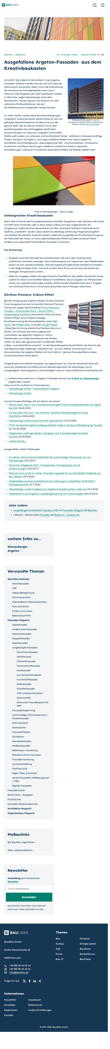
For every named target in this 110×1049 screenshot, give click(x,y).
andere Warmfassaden (24, 629)
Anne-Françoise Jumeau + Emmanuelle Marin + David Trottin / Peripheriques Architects (31, 311)
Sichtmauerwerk (21, 597)
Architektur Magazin (19, 808)
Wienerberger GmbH (20, 393)
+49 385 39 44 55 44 (20, 965)
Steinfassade (24, 684)
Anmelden (9, 1004)
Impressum (34, 999)
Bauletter (13, 881)
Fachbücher (14, 799)
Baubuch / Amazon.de (67, 514)
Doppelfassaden (21, 638)
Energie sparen (88, 943)
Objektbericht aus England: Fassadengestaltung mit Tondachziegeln (46, 493)
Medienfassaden (21, 745)
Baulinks (8, 54)
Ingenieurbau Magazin (21, 813)
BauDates (85, 948)
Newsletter (10, 999)
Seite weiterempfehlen (20, 850)
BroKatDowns (87, 954)
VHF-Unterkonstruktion (30, 693)
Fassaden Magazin (19, 620)
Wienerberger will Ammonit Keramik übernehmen (36, 420)
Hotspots (85, 938)
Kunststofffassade (27, 679)
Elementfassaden (21, 633)
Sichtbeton (18, 736)
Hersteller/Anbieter (19, 579)
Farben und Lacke (22, 611)
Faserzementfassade (28, 665)
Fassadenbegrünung (23, 710)
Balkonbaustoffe (21, 615)
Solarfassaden (20, 643)
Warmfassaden (20, 583)
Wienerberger (18, 546)
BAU (18, 80)
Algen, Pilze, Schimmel (24, 773)
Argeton (14, 550)
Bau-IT (59, 959)
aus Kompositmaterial (29, 675)
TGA (58, 948)
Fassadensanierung (23, 759)
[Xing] (40, 981)
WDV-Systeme (20, 722)
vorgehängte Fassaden (25, 647)
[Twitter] (25, 981)
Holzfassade (23, 670)
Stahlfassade (24, 656)
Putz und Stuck (20, 606)
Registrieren (10, 1010)
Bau (58, 938)
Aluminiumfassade (27, 652)
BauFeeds (85, 959)
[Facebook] (30, 981)
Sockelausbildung (22, 764)
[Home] (28, 934)
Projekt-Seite (23, 324)
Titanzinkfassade (26, 661)
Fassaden (44, 514)
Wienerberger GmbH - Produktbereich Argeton (34, 388)
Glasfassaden (19, 624)
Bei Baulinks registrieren (21, 842)
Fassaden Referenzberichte (23, 804)
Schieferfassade (26, 688)
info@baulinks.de (18, 972)
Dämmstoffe (24, 697)
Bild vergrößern (92, 124)
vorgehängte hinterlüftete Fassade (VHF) (36, 510)
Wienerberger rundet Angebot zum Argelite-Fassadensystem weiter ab (47, 489)
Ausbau (60, 943)
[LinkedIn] (35, 981)
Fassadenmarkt (16, 790)
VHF (14, 588)
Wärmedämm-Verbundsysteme (29, 601)
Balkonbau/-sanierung (24, 750)
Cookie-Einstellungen (40, 1010)
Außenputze (19, 727)
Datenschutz (35, 1004)
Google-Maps (49, 324)
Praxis (59, 954)
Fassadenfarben (21, 732)
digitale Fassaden (22, 785)
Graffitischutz (19, 768)
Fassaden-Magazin (73, 510)
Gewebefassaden (21, 741)
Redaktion (21, 54)
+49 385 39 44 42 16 (19, 969)
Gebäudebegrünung (23, 592)
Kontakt (8, 1015)
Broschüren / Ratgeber (20, 794)
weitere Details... (18, 441)
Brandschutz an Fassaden (26, 754)
